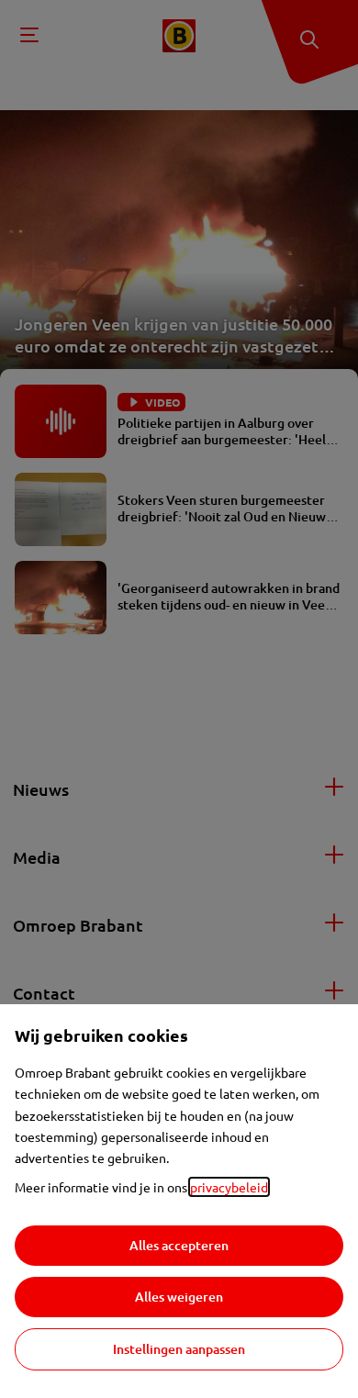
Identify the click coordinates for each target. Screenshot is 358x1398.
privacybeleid (229, 1187)
